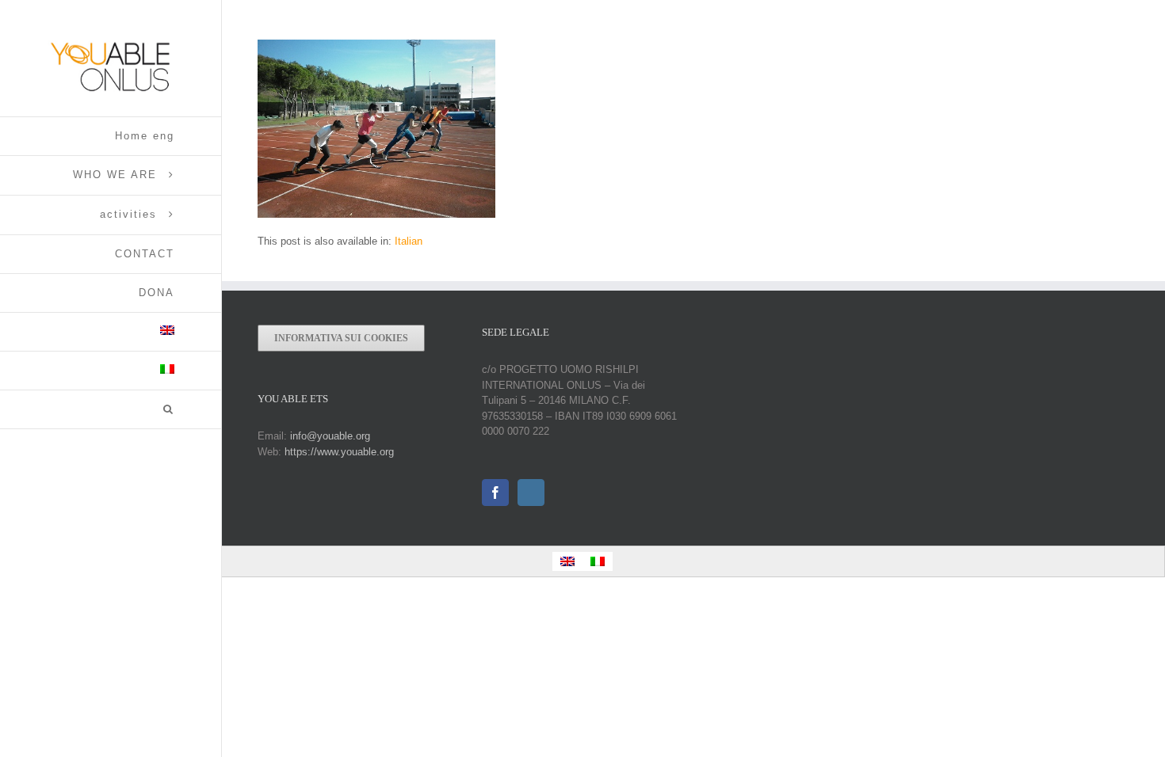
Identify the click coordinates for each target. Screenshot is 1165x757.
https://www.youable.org (339, 452)
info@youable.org (330, 436)
